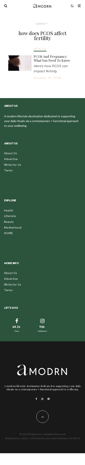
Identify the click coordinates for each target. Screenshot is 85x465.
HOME (8, 233)
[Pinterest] (48, 399)
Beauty (9, 221)
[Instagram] (42, 399)
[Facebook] (36, 399)
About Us (10, 153)
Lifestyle (10, 216)
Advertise (11, 159)
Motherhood (13, 227)
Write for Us (12, 164)
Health (8, 210)
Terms (8, 170)
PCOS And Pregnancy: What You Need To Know (52, 58)
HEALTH (40, 48)
